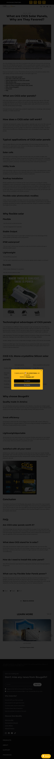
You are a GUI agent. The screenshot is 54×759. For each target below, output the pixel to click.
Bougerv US (30, 377)
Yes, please (27, 381)
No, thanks (27, 385)
